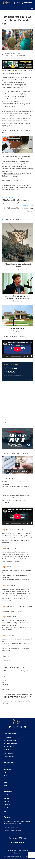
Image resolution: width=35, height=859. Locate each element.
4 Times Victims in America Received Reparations (17, 265)
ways (18, 189)
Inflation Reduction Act (21, 185)
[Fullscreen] (31, 356)
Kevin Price (11, 187)
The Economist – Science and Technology (19, 606)
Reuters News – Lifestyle (13, 611)
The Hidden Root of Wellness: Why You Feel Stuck (16, 594)
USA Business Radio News (12, 53)
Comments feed (6, 687)
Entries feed (5, 684)
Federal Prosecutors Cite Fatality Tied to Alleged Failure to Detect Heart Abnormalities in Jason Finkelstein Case (15, 598)
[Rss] (25, 727)
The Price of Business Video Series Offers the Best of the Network (17, 297)
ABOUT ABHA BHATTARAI (10, 101)
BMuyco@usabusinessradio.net (11, 500)
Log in (3, 682)
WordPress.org (6, 689)
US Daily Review (10, 548)
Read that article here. (14, 99)
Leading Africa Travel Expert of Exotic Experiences (16, 579)
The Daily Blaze (10, 635)
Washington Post (11, 189)
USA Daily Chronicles (12, 567)
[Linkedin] (21, 727)
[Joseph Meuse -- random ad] (11, 180)
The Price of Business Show (14, 529)
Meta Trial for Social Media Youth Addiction (14, 620)
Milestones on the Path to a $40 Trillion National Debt (17, 538)
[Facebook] (10, 727)
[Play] (4, 356)
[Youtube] (17, 727)
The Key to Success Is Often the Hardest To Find (15, 552)
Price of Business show (21, 187)
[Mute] (28, 356)
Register (4, 680)
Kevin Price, (12, 77)
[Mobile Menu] (32, 8)
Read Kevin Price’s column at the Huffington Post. (16, 671)
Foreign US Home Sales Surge (17, 328)
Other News (22, 55)
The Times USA (10, 585)
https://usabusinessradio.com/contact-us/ (17, 486)
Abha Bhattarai (9, 185)
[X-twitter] (14, 727)
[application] (17, 349)
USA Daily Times (10, 616)
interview (4, 187)
